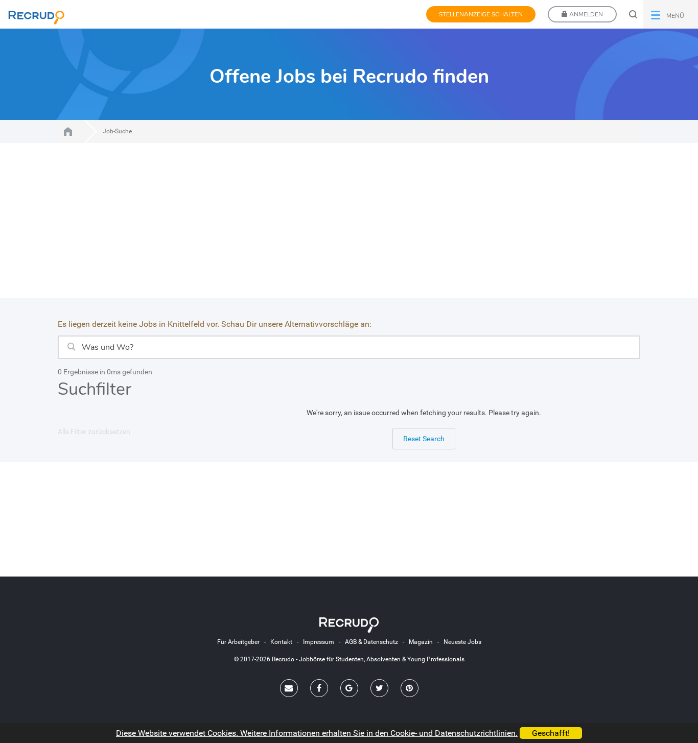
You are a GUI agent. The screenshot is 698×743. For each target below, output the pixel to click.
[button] (670, 14)
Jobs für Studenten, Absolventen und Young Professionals (68, 131)
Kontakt (281, 641)
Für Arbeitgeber (238, 641)
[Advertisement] (349, 226)
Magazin (421, 641)
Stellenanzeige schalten (481, 14)
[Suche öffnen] (633, 14)
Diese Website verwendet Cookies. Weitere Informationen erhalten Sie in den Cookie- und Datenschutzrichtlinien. (317, 733)
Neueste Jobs (462, 641)
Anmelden (585, 14)
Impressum (318, 641)
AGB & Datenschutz (371, 641)
